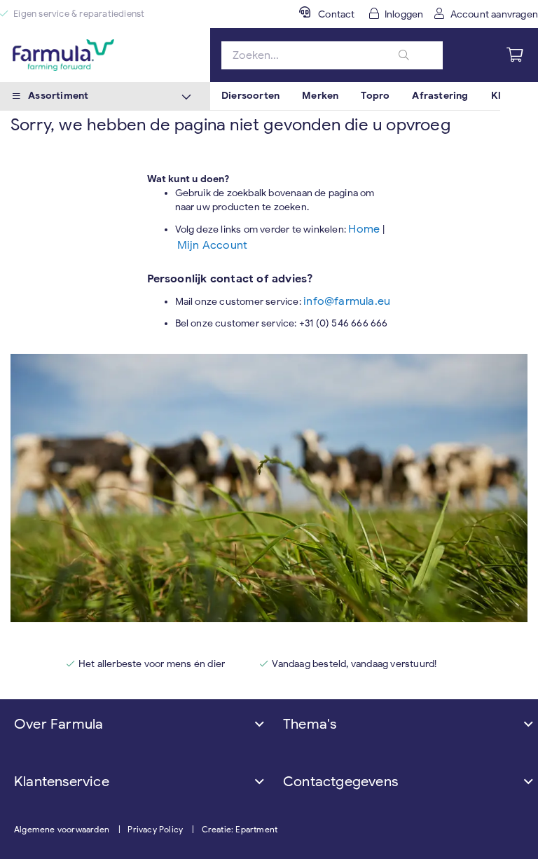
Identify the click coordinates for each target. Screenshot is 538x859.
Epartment (256, 829)
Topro (375, 96)
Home (365, 229)
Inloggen (404, 14)
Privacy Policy (155, 829)
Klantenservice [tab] (61, 781)
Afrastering (440, 96)
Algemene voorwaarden (61, 829)
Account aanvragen (494, 14)
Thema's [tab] (309, 724)
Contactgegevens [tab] (340, 781)
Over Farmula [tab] (58, 724)
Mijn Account (212, 245)
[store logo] (105, 55)
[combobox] (332, 55)
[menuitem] (250, 95)
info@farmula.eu (346, 301)
